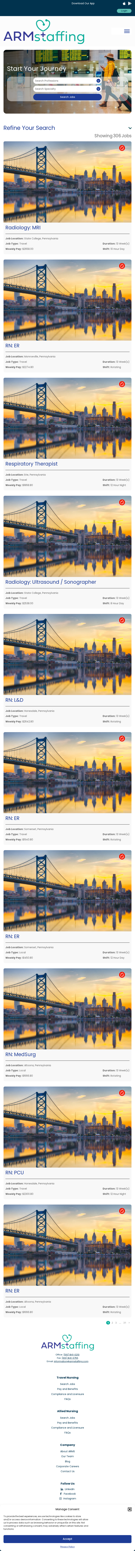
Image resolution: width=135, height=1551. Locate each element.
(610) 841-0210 (71, 1354)
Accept (67, 1539)
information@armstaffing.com (71, 1361)
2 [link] (112, 1322)
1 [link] (108, 1322)
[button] (129, 1509)
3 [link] (116, 1322)
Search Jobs (67, 97)
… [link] (120, 1322)
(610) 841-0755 (70, 1358)
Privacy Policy (67, 1546)
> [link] (129, 1322)
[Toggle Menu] (127, 31)
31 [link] (124, 1322)
